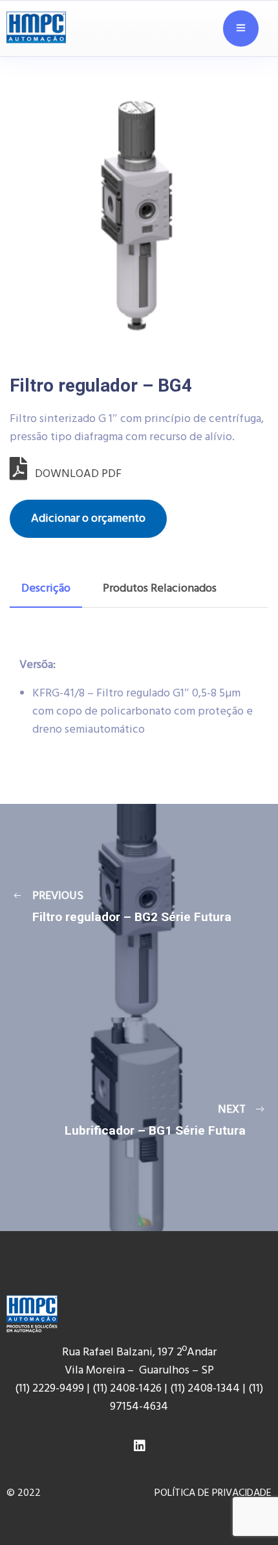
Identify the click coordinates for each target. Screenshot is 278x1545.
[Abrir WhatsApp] (245, 1506)
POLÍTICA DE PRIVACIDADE (213, 1493)
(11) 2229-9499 (49, 1388)
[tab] (46, 589)
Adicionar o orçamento (88, 518)
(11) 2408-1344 (206, 1388)
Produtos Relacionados (160, 588)
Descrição (45, 588)
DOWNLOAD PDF (74, 474)
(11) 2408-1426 (127, 1388)
